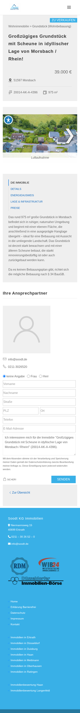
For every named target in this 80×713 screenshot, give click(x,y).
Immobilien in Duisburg (24, 648)
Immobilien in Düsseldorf (25, 643)
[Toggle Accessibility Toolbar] (8, 119)
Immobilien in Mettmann (25, 660)
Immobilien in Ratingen (24, 671)
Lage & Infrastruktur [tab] (27, 201)
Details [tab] (16, 188)
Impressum (17, 618)
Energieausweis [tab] (22, 195)
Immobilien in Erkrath (23, 637)
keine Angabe (15, 376)
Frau (34, 376)
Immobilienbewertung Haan (27, 684)
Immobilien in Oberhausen (26, 665)
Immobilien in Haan (22, 654)
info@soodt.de (19, 543)
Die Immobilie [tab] (20, 182)
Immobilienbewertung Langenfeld (30, 690)
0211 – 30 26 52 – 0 (23, 536)
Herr (45, 376)
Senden (63, 479)
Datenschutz (18, 612)
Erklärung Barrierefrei (23, 607)
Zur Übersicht (21, 492)
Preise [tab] (15, 207)
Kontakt (15, 624)
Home (14, 601)
